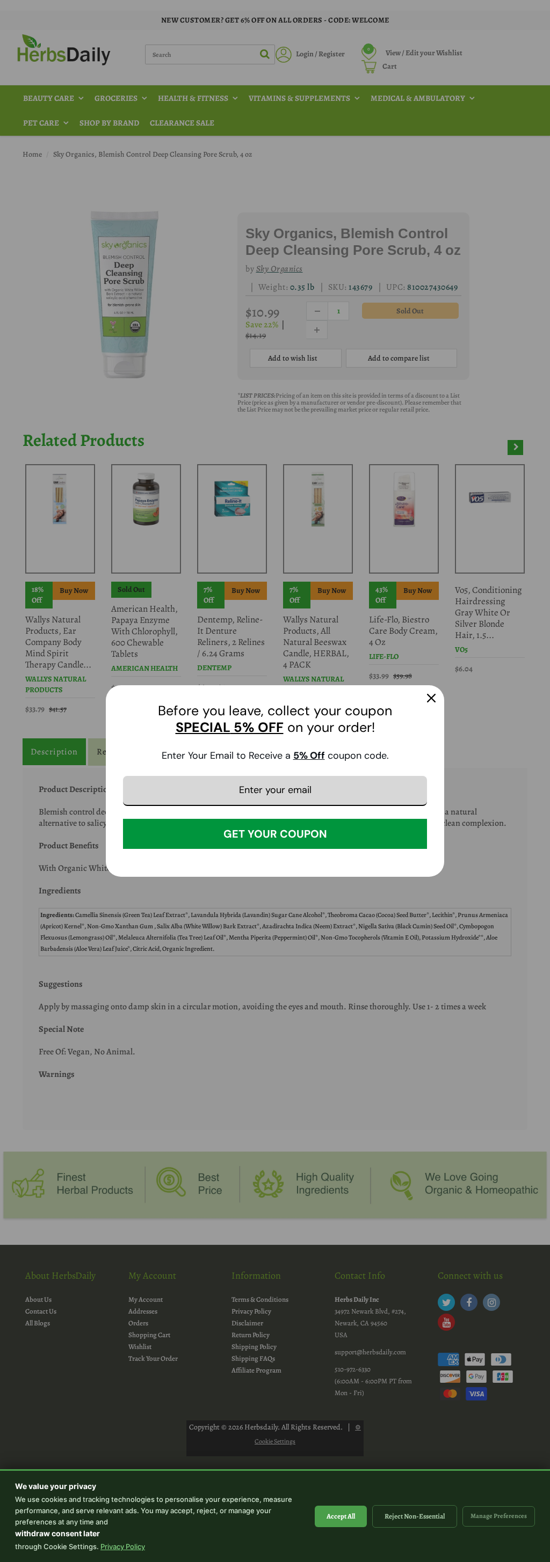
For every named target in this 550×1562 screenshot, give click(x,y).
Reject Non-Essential (415, 1516)
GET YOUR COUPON (275, 834)
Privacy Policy (122, 1546)
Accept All (341, 1516)
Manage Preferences (499, 1516)
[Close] (431, 698)
